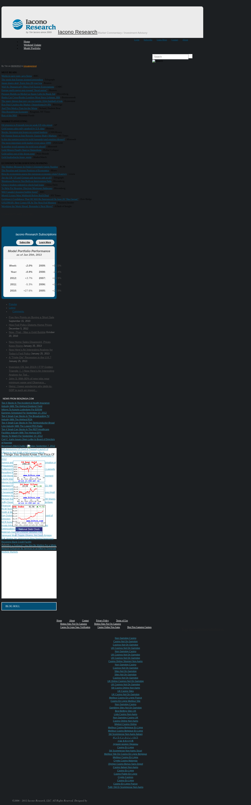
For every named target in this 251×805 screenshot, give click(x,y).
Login (136, 40)
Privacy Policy (102, 620)
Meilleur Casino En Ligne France (125, 697)
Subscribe (148, 40)
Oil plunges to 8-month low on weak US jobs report (26, 125)
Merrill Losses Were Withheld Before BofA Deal (25, 195)
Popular (13, 304)
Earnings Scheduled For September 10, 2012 (24, 413)
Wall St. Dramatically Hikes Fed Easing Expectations (27, 86)
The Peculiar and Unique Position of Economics (25, 170)
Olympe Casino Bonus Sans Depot (125, 764)
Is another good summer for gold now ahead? (23, 146)
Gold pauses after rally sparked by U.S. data (22, 128)
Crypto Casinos (125, 777)
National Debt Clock (29, 529)
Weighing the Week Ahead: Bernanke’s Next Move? (27, 206)
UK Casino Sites (125, 691)
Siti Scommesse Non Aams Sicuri (125, 750)
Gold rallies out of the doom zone (18, 153)
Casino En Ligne (125, 747)
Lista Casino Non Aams (125, 714)
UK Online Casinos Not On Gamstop (125, 681)
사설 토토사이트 (126, 741)
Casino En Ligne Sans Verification (75, 627)
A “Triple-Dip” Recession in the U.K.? (30, 357)
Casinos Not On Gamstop (125, 645)
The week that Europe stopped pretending (22, 79)
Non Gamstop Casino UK (125, 717)
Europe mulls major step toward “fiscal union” (24, 90)
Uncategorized (30, 66)
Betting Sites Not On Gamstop (73, 624)
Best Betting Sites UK (125, 711)
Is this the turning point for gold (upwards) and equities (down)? (33, 139)
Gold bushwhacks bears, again (16, 157)
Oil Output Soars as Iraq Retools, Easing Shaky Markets (29, 135)
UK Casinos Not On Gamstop (125, 648)
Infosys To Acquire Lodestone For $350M (21, 409)
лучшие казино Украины (125, 744)
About (185, 40)
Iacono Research (77, 32)
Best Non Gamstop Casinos (139, 627)
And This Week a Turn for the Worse (19, 108)
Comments (18, 311)
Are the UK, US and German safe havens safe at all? (26, 177)
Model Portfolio (32, 48)
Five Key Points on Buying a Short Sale (31, 317)
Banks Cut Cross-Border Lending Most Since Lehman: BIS (30, 97)
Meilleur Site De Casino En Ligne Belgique (125, 754)
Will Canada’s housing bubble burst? (19, 192)
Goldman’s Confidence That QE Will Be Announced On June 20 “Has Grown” (39, 199)
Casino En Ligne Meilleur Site (125, 701)
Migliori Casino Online (125, 724)
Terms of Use (122, 620)
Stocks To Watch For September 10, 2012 (22, 436)
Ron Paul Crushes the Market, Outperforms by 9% (26, 104)
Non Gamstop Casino (125, 638)
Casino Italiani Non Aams (125, 767)
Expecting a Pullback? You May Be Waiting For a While (28, 545)
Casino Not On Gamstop (125, 641)
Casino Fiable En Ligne (125, 774)
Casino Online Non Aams (109, 627)
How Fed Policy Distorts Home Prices (30, 324)
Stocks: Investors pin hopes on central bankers (24, 132)
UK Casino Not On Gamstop (125, 694)
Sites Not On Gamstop (125, 671)
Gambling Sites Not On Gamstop (125, 707)
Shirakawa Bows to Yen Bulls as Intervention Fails (26, 181)
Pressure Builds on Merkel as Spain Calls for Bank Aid (28, 94)
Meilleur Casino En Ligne (125, 757)
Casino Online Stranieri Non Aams (125, 661)
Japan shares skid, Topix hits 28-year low (21, 83)
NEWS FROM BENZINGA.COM (18, 398)
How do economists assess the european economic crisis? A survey (34, 174)
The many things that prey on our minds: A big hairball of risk (32, 101)
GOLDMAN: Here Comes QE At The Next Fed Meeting (28, 202)
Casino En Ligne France (125, 784)
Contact (174, 40)
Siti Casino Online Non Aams (125, 688)
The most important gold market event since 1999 (26, 142)
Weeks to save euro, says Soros (16, 75)
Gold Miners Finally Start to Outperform (21, 150)
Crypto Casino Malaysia (125, 760)
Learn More (162, 40)
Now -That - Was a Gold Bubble (27, 332)
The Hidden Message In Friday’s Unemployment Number (29, 166)
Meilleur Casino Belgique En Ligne (125, 727)
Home (59, 620)
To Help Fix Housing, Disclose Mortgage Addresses (26, 188)
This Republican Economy (14, 111)
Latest (12, 307)
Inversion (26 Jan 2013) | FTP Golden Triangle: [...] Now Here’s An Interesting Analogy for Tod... (31, 370)
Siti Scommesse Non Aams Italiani (126, 734)
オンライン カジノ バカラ (125, 737)
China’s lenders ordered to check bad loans (22, 184)
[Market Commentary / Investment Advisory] (34, 33)
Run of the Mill (9, 115)
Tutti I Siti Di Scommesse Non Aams (125, 787)
